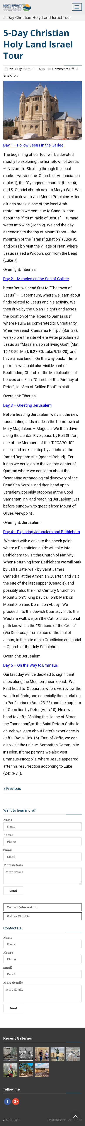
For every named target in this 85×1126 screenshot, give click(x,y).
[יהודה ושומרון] (73, 1054)
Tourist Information (22, 907)
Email (7, 850)
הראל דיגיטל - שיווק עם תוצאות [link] (65, 1119)
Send (13, 891)
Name (7, 819)
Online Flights (18, 916)
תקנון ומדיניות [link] (11, 1119)
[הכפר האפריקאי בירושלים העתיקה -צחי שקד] (10, 1054)
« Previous (12, 789)
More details (13, 865)
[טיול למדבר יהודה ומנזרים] (42, 1054)
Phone (8, 835)
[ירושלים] (42, 1070)
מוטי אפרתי (11, 75)
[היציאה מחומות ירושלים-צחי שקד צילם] (26, 1054)
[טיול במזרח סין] (10, 1070)
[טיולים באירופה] (58, 1054)
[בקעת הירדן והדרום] (26, 1070)
